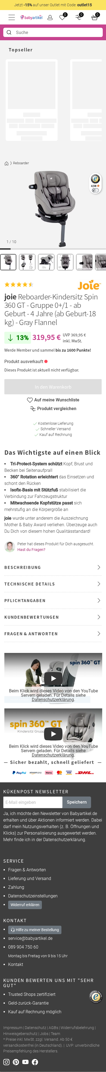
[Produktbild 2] (27, 262)
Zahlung (16, 887)
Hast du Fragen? (31, 549)
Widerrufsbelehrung (77, 1027)
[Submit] (9, 32)
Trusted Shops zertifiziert (31, 994)
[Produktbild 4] (65, 262)
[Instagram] (8, 1061)
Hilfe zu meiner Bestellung (37, 930)
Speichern (77, 802)
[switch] (95, 190)
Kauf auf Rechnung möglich (34, 1011)
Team (55, 1033)
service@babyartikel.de (30, 938)
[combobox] (53, 32)
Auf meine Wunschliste (56, 399)
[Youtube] (27, 1061)
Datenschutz (35, 1027)
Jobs (44, 1033)
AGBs (53, 1027)
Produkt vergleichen (56, 408)
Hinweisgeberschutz (20, 1033)
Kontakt (15, 964)
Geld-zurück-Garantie (28, 1003)
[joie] (89, 284)
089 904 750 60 (23, 947)
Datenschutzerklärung (53, 699)
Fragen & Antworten (27, 869)
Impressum (12, 1027)
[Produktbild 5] (84, 262)
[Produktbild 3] (46, 262)
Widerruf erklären (25, 905)
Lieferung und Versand (29, 878)
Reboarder (21, 163)
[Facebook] (36, 1061)
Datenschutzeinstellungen (33, 896)
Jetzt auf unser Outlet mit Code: (53, 5)
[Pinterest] (17, 1061)
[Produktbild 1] (8, 262)
